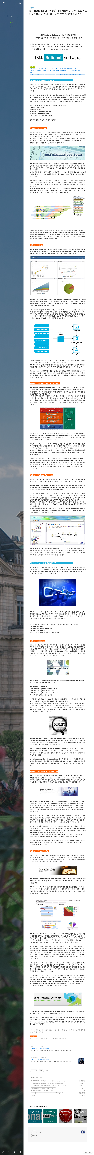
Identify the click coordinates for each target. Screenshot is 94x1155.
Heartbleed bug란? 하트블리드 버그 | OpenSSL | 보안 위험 (42, 1090)
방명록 (9, 1151)
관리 (20, 1151)
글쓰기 (3, 1151)
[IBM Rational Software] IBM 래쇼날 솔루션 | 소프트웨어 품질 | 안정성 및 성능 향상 (46, 1083)
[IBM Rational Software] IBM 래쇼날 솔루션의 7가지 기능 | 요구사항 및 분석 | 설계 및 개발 (47, 1085)
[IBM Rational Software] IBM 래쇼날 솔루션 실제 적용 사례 (42, 1080)
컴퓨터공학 (31, 8)
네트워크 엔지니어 (34, 1095)
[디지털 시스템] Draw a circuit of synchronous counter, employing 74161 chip (46, 1092)
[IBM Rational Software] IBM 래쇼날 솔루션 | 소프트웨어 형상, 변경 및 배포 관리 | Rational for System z (50, 1081)
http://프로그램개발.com (37, 1046)
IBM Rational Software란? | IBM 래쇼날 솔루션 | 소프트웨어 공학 (43, 1087)
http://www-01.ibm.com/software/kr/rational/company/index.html (48, 1038)
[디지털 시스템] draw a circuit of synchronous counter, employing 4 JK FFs (45, 1093)
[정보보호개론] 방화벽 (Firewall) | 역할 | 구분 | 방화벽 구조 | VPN (42, 1088)
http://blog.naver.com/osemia (38, 1057)
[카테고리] (3, 3)
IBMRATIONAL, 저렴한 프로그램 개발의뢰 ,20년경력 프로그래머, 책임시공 (51, 1050)
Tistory (66, 1153)
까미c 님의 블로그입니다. (36, 1132)
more (86, 1106)
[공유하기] (34, 1070)
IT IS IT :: (12, 16)
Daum (57, 1153)
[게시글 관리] (36, 1070)
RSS (14, 1151)
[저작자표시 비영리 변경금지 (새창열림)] (46, 1070)
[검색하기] (20, 3)
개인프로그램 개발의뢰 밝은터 (40, 1048)
